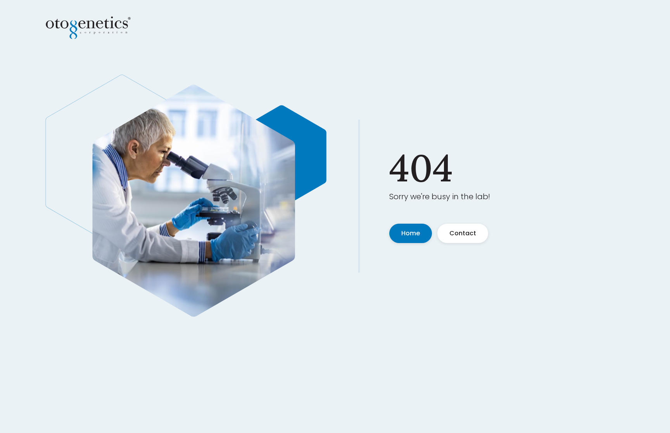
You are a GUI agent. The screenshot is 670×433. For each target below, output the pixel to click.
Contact (462, 233)
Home (410, 233)
